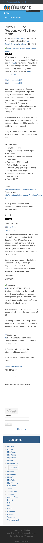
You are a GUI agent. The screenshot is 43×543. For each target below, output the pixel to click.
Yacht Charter (11, 533)
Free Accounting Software (13, 2)
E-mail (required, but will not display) (17, 384)
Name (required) (10, 377)
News (15, 44)
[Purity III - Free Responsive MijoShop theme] (21, 50)
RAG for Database (22, 541)
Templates (22, 44)
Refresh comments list (13, 366)
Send (8, 424)
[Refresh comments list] (15, 279)
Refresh (8, 416)
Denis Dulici (18, 38)
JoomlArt (8, 44)
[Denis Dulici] (10, 227)
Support (28, 2)
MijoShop (29, 41)
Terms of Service (16, 536)
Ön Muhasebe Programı (27, 533)
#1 (6, 288)
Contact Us (28, 536)
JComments (21, 429)
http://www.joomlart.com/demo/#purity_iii (20, 189)
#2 (6, 338)
